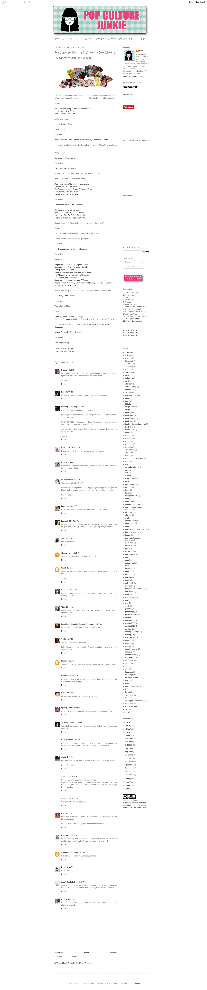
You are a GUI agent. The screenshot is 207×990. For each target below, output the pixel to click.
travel (127, 683)
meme (127, 569)
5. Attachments (128, 302)
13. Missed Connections (132, 321)
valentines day (130, 695)
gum (127, 527)
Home (57, 39)
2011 (128, 729)
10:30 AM (77, 708)
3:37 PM (75, 798)
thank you (129, 672)
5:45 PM (77, 448)
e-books (128, 476)
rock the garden (131, 649)
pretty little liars (131, 615)
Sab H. (63, 693)
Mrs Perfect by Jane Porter (65, 285)
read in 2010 (130, 626)
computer (129, 453)
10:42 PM (70, 568)
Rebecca (64, 590)
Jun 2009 (129, 758)
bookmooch (129, 430)
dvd (126, 473)
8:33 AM (70, 867)
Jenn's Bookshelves (69, 882)
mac (127, 557)
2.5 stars (128, 355)
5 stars (127, 370)
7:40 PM (77, 506)
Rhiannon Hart (67, 448)
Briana (64, 370)
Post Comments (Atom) (74, 957)
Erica (63, 392)
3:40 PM (71, 899)
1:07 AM (99, 624)
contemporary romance (134, 458)
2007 (128, 782)
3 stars (127, 358)
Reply (63, 384)
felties (127, 490)
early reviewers (131, 479)
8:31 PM (76, 521)
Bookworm (65, 835)
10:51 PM (73, 590)
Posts (128, 262)
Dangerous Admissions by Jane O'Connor (71, 280)
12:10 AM (69, 607)
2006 (128, 785)
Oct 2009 (129, 745)
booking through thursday (135, 424)
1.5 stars (128, 352)
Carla (63, 639)
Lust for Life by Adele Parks (65, 278)
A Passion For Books (69, 852)
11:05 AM (78, 723)
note (127, 600)
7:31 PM (74, 835)
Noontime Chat (131, 597)
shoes (127, 666)
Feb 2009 (129, 771)
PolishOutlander (67, 676)
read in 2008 (130, 620)
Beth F (63, 867)
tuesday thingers (131, 686)
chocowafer (66, 553)
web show (129, 704)
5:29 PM (81, 407)
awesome (129, 392)
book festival (130, 415)
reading (128, 629)
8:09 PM (82, 852)
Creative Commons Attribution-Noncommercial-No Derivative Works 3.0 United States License (135, 805)
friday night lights (131, 502)
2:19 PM (75, 777)
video (127, 698)
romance (128, 652)
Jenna (63, 757)
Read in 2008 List (130, 335)
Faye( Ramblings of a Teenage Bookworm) (78, 624)
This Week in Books (127, 39)
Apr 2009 (129, 765)
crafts (127, 464)
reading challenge (132, 632)
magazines (129, 563)
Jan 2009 (129, 775)
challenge (129, 438)
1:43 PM (70, 757)
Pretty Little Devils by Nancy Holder (69, 213)
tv (126, 689)
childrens (128, 444)
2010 (128, 732)
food (127, 499)
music (127, 580)
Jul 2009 (128, 755)
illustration (129, 543)
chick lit (128, 441)
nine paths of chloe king (134, 589)
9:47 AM (70, 693)
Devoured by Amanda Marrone (66, 210)
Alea (141, 51)
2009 (128, 736)
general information (132, 504)
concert (128, 456)
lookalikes (129, 554)
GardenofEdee (67, 480)
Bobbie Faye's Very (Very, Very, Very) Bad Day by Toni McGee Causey (83, 283)
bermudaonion (67, 506)
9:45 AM (78, 676)
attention (128, 384)
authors (128, 390)
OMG (127, 606)
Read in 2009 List (130, 333)
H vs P (79, 39)
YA (126, 709)
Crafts (89, 39)
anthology (129, 378)
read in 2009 (130, 623)
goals (127, 518)
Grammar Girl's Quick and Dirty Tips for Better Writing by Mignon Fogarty (84, 319)
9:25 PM (69, 538)
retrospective (130, 638)
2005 (128, 789)
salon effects (130, 661)
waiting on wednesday (134, 701)
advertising (129, 373)
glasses (128, 515)
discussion (129, 470)
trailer (127, 681)
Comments (130, 267)
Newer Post (59, 953)
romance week (131, 655)
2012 (128, 726)
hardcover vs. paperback (134, 529)
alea (127, 375)
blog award (129, 407)
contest (128, 461)
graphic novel (130, 521)
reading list (129, 635)
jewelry (128, 549)
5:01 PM (70, 370)
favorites (128, 487)
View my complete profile (132, 77)
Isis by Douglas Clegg (63, 124)
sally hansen (130, 658)
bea (126, 401)
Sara (63, 538)
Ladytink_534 (66, 521)
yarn (127, 712)
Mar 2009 (129, 768)
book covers (130, 413)
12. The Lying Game (131, 319)
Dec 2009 (129, 738)
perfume (128, 609)
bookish (128, 427)
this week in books (67, 351)
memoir (128, 572)
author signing (130, 387)
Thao (63, 607)
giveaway (129, 512)
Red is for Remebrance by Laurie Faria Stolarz (73, 272)
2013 (128, 722)
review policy (130, 643)
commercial (129, 450)
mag (127, 560)
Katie (63, 462)
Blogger (137, 983)
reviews (128, 646)
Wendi (63, 568)
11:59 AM (81, 882)
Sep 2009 (129, 748)
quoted (128, 617)
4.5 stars (128, 367)
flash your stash (131, 496)
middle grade (130, 574)
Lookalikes (68, 39)
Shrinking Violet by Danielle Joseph (68, 317)
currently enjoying (132, 467)
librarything (129, 551)
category (128, 436)
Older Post (113, 953)
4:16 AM (71, 661)
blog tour (128, 410)
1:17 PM (77, 740)
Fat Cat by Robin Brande (64, 296)
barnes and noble (132, 395)
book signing (130, 418)
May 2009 (129, 762)
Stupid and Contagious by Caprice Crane (71, 265)
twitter (127, 692)
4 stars (127, 364)
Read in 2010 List (130, 330)
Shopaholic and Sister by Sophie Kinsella (71, 267)
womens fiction (131, 706)
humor (127, 535)
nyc (126, 603)
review (127, 640)
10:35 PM (75, 553)
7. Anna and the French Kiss (134, 307)
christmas (129, 447)
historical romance (132, 532)
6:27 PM (69, 462)
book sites (129, 421)
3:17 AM (69, 639)
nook (127, 595)
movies (128, 577)
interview (128, 546)
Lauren (64, 661)
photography (130, 612)
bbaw (127, 398)
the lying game (131, 675)
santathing (129, 663)
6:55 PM (69, 813)
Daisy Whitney (67, 740)
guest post (129, 524)
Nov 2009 (129, 742)
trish (63, 813)
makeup (128, 566)
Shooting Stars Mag (69, 407)
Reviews (143, 39)
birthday (128, 404)
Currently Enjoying (105, 39)
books (127, 433)
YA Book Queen (67, 723)
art (126, 381)
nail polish (129, 583)
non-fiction (129, 592)
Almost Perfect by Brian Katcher (67, 332)
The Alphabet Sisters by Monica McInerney (72, 275)
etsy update (129, 484)
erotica (128, 481)
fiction (127, 493)
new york (128, 586)
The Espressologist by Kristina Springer (70, 249)
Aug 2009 (129, 752)
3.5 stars (128, 361)
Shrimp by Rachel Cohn (64, 270)
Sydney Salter (67, 708)
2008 (128, 779)
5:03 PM (69, 392)
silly (126, 669)
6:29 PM (77, 480)
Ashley (64, 899)
